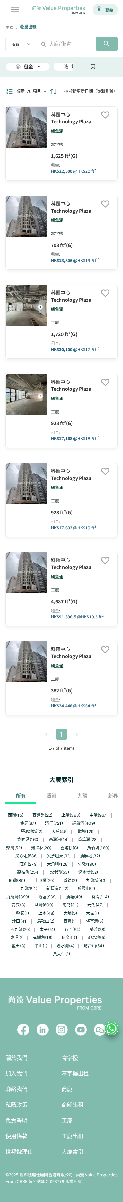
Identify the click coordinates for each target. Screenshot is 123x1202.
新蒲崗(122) (57, 888)
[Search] (107, 44)
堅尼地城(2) (31, 831)
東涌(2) (17, 937)
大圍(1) (92, 913)
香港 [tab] (51, 795)
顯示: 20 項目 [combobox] (28, 91)
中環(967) (99, 815)
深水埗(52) (88, 872)
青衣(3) (18, 904)
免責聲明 (16, 1120)
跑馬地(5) (96, 937)
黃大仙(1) (61, 953)
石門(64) (72, 929)
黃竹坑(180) (98, 847)
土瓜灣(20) (44, 880)
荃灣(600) (44, 904)
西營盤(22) (42, 815)
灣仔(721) (54, 823)
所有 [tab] (21, 795)
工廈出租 (72, 1136)
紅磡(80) (17, 880)
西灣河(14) (59, 839)
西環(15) (15, 815)
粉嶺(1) (22, 913)
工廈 (67, 1120)
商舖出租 (72, 1105)
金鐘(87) (28, 823)
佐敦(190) (87, 864)
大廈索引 (72, 1152)
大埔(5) (70, 913)
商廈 (67, 1089)
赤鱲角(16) (42, 937)
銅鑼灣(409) (83, 823)
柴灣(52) (14, 847)
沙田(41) (20, 921)
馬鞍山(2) (45, 921)
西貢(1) (70, 921)
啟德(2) (70, 880)
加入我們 (16, 1074)
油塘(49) (74, 896)
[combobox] (65, 44)
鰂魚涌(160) (28, 839)
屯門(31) (70, 904)
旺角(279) (28, 864)
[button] (40, 307)
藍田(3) (18, 945)
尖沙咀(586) (26, 855)
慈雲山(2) (86, 888)
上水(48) (46, 913)
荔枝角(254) (28, 872)
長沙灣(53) (59, 872)
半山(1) (41, 945)
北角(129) (86, 831)
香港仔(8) (69, 847)
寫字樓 (70, 1058)
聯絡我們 (16, 1089)
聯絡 (109, 10)
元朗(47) (95, 904)
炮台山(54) (94, 945)
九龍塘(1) (28, 888)
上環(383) (71, 815)
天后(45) (60, 831)
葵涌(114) (100, 896)
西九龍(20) (20, 929)
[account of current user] (15, 9)
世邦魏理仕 (19, 1152)
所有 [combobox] (15, 44)
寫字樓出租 (75, 1074)
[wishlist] (105, 115)
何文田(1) (70, 937)
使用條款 (16, 1136)
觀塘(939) (47, 896)
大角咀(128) (58, 864)
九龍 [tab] (82, 795)
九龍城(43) (96, 880)
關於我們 (16, 1058)
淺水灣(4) (65, 945)
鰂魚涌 (57, 131)
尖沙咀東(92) (59, 855)
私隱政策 (16, 1105)
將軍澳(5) (94, 921)
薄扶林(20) (41, 847)
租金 (28, 66)
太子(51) (47, 929)
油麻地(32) (90, 855)
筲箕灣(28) (88, 839)
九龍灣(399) (17, 896)
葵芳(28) (97, 929)
